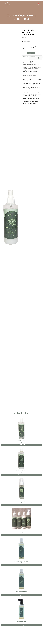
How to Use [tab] (39, 57)
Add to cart (31, 53)
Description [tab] (25, 56)
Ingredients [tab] (33, 56)
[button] (35, 4)
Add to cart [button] (22, 444)
